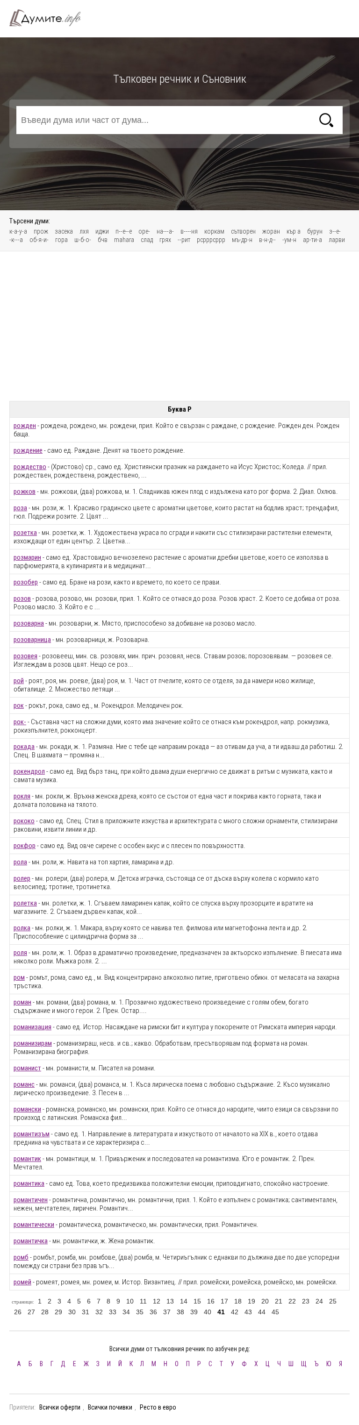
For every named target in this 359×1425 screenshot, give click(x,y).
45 (275, 1312)
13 (170, 1301)
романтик (27, 1158)
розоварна (29, 623)
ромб (21, 1257)
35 (140, 1312)
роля (20, 952)
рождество (30, 467)
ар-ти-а (312, 239)
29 (58, 1312)
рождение (28, 450)
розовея (25, 656)
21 (278, 1301)
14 (183, 1301)
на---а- (165, 231)
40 (207, 1312)
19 (251, 1301)
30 (72, 1312)
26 (18, 1312)
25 (333, 1301)
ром (19, 977)
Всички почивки (110, 1407)
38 (180, 1312)
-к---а (16, 239)
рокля (22, 796)
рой (19, 681)
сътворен (243, 231)
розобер (26, 582)
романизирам (33, 1043)
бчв (103, 239)
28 (45, 1312)
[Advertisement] (179, 326)
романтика (29, 1183)
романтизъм (32, 1134)
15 (197, 1301)
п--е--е (123, 231)
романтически (34, 1224)
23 (305, 1301)
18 (238, 1301)
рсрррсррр (211, 239)
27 (31, 1312)
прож (41, 231)
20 (265, 1301)
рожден (25, 425)
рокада (24, 746)
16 (211, 1301)
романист (27, 1068)
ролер (22, 878)
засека (64, 231)
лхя (84, 231)
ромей (22, 1282)
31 (85, 1312)
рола (20, 862)
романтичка (31, 1241)
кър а (294, 231)
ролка (22, 928)
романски (27, 1109)
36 (153, 1312)
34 (126, 1312)
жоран (271, 231)
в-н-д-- (267, 239)
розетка (25, 532)
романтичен (31, 1200)
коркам (214, 231)
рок (19, 705)
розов (22, 598)
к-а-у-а (18, 231)
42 (234, 1312)
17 (224, 1301)
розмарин (27, 557)
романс (24, 1084)
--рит (184, 239)
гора (61, 239)
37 (167, 1312)
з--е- (335, 231)
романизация (32, 1027)
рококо (24, 821)
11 (143, 1301)
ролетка (25, 903)
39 (194, 1312)
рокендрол (29, 771)
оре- (144, 231)
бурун (315, 231)
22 (292, 1301)
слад (147, 239)
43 (248, 1312)
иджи (102, 231)
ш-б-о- (82, 239)
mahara (124, 239)
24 (319, 1301)
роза (20, 508)
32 (99, 1312)
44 (262, 1312)
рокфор (25, 845)
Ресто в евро (158, 1407)
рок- (20, 722)
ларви (337, 239)
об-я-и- (39, 239)
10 (130, 1301)
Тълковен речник (50, 17)
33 (112, 1312)
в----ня (189, 231)
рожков (25, 491)
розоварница (32, 639)
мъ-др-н (242, 239)
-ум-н (289, 239)
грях (165, 239)
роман (22, 1002)
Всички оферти (59, 1407)
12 (156, 1301)
